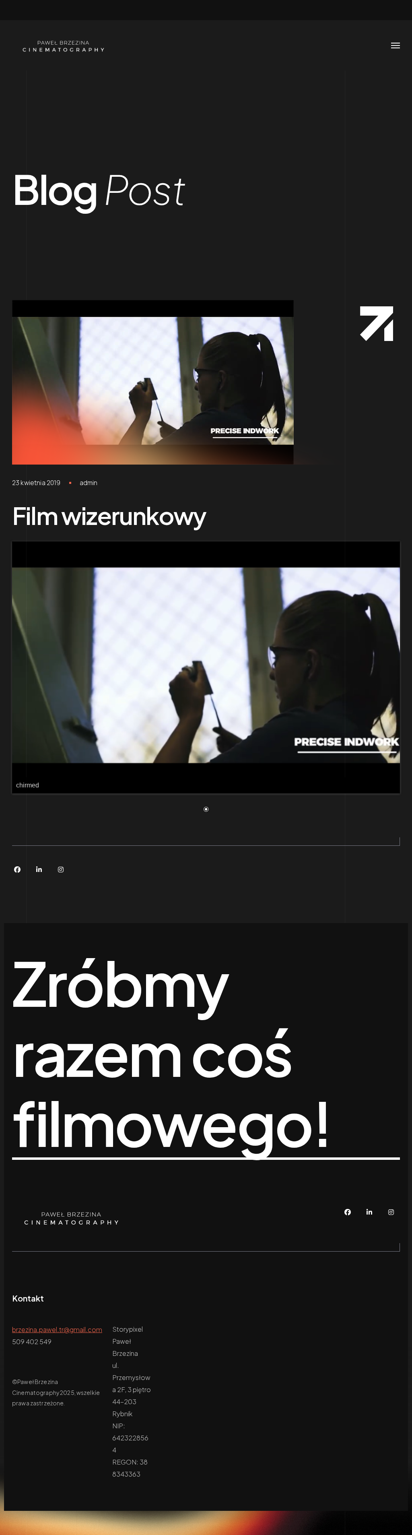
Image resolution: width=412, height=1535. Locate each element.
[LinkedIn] (39, 869)
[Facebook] (17, 869)
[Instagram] (61, 869)
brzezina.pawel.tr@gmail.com (57, 1329)
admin (89, 482)
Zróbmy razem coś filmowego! (171, 1053)
